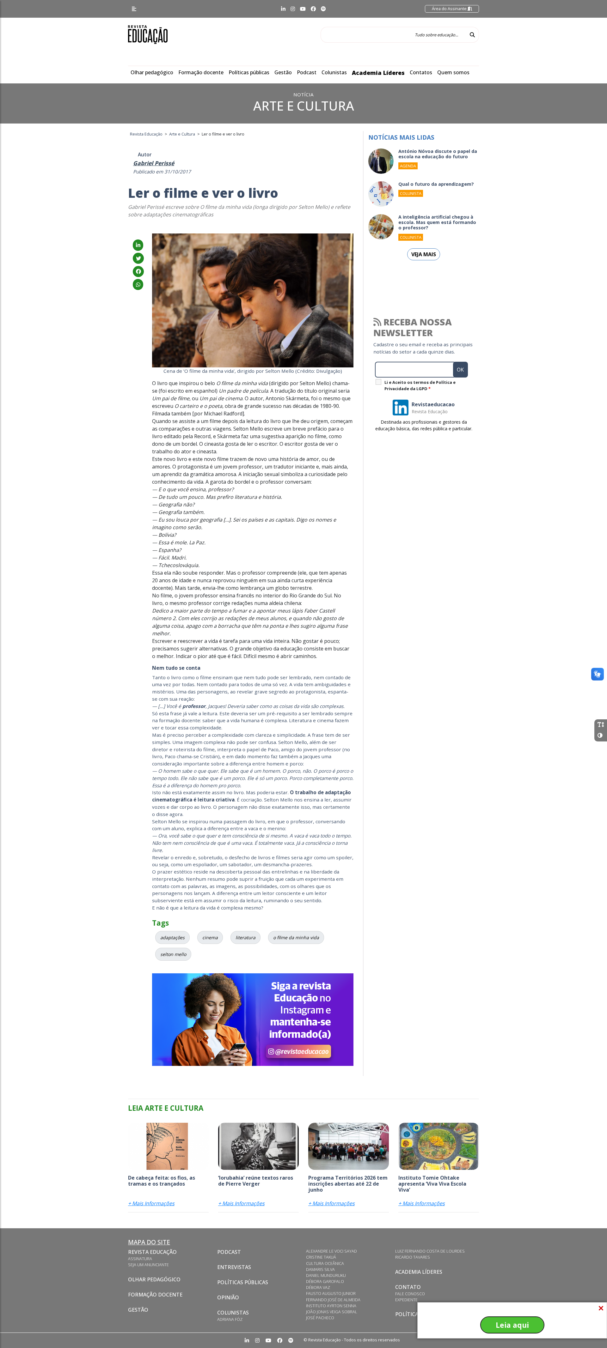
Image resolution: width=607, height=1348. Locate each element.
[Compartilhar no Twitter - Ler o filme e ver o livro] (138, 258)
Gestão (283, 72)
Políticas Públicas (242, 1282)
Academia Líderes (378, 72)
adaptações (172, 937)
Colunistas (334, 72)
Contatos (421, 72)
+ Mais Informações (151, 1203)
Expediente (406, 1300)
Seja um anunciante (148, 1264)
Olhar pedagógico (152, 72)
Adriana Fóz (229, 1319)
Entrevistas (234, 1267)
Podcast (306, 72)
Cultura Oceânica (325, 1263)
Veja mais (423, 254)
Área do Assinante (450, 8)
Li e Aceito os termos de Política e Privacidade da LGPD (420, 385)
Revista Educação (152, 1251)
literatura (245, 937)
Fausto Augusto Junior (331, 1293)
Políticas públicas (249, 72)
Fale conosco (410, 1294)
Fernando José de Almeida (333, 1300)
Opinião (228, 1297)
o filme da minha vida (296, 937)
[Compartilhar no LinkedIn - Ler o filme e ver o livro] (138, 245)
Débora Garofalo (325, 1281)
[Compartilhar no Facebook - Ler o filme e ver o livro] (138, 271)
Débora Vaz (318, 1287)
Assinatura (140, 1258)
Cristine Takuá (321, 1257)
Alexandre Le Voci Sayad (331, 1251)
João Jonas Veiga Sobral (331, 1312)
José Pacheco (320, 1318)
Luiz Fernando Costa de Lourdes (430, 1251)
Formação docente (201, 72)
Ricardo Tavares (412, 1257)
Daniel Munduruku (326, 1275)
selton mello (173, 954)
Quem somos (453, 72)
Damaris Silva (320, 1269)
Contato (408, 1287)
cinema (210, 937)
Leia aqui (512, 1325)
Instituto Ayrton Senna (331, 1306)
